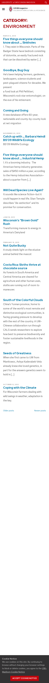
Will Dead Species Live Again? (23, 190)
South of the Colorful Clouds (23, 300)
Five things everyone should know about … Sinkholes (22, 40)
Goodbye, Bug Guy (16, 70)
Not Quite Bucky (14, 246)
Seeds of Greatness (17, 353)
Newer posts (40, 410)
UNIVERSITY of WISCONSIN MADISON (18, 2)
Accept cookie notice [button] (24, 678)
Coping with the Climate (19, 388)
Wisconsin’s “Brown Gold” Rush (21, 222)
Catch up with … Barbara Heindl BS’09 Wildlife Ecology (24, 138)
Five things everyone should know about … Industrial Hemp (23, 156)
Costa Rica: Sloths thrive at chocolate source (22, 266)
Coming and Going (15, 110)
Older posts (8, 410)
